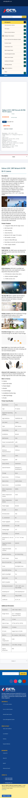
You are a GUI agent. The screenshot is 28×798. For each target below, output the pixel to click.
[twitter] (19, 4)
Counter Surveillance (8, 68)
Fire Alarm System (8, 43)
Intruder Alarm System (7, 714)
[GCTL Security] (14, 10)
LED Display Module (8, 64)
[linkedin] (15, 4)
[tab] (14, 157)
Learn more (4, 789)
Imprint (4, 763)
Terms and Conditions (7, 728)
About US (5, 758)
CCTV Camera (7, 28)
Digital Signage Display (9, 50)
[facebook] (10, 4)
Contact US (5, 753)
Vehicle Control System (9, 57)
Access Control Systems (8, 709)
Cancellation (5, 733)
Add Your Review (14, 117)
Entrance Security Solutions (10, 32)
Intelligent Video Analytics (9, 35)
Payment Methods (6, 743)
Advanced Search (6, 768)
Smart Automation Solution (10, 25)
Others (6, 71)
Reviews (13, 661)
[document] (14, 791)
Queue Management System (10, 53)
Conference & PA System (9, 61)
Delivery (4, 738)
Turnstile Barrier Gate (8, 46)
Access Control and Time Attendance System (13, 39)
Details (13, 156)
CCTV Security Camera (7, 704)
